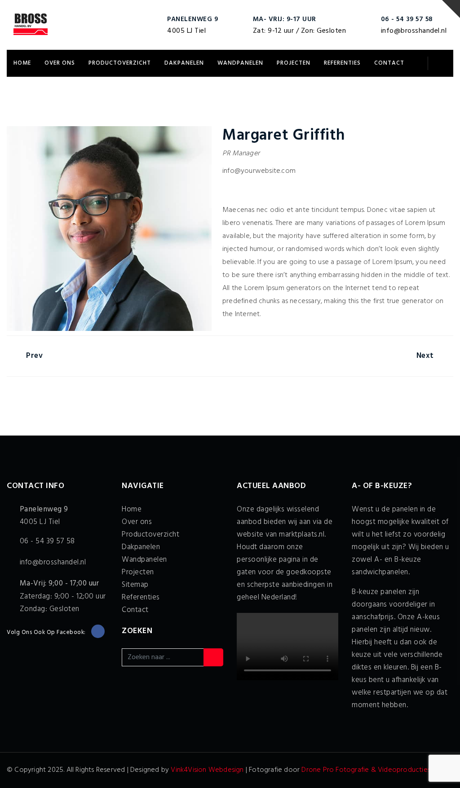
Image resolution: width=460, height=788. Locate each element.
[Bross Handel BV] (30, 25)
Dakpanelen (184, 63)
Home (22, 63)
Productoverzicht (119, 63)
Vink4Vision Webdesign (207, 770)
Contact (389, 63)
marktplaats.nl (301, 534)
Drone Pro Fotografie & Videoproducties (365, 770)
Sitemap (135, 585)
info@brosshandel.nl (414, 31)
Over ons (59, 63)
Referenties (342, 63)
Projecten (293, 63)
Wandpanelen (240, 63)
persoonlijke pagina (269, 560)
